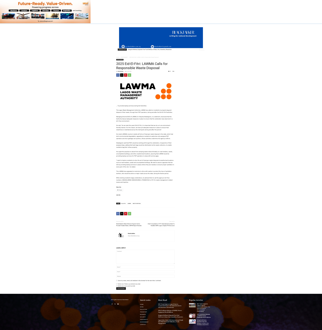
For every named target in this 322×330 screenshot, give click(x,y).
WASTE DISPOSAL (137, 203)
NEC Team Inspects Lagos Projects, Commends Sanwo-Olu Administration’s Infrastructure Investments (169, 305)
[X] (121, 75)
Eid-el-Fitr (123, 203)
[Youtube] (118, 304)
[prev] (200, 50)
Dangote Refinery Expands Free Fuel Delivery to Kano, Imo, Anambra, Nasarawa (170, 316)
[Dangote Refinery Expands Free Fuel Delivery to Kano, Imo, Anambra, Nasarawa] (192, 321)
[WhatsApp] (129, 75)
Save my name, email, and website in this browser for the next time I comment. (139, 280)
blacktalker (120, 71)
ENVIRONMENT (124, 57)
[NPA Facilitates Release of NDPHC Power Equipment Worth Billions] (192, 316)
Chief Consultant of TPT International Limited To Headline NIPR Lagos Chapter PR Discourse (161, 224)
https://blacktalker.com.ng (133, 235)
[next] (203, 50)
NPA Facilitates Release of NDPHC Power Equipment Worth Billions (170, 311)
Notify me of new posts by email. (126, 286)
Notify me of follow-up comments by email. (129, 284)
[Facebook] (118, 75)
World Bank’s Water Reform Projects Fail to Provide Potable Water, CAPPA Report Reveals (129, 224)
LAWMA (129, 203)
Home (117, 57)
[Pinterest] (125, 75)
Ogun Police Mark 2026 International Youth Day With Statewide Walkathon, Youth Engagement (154, 49)
